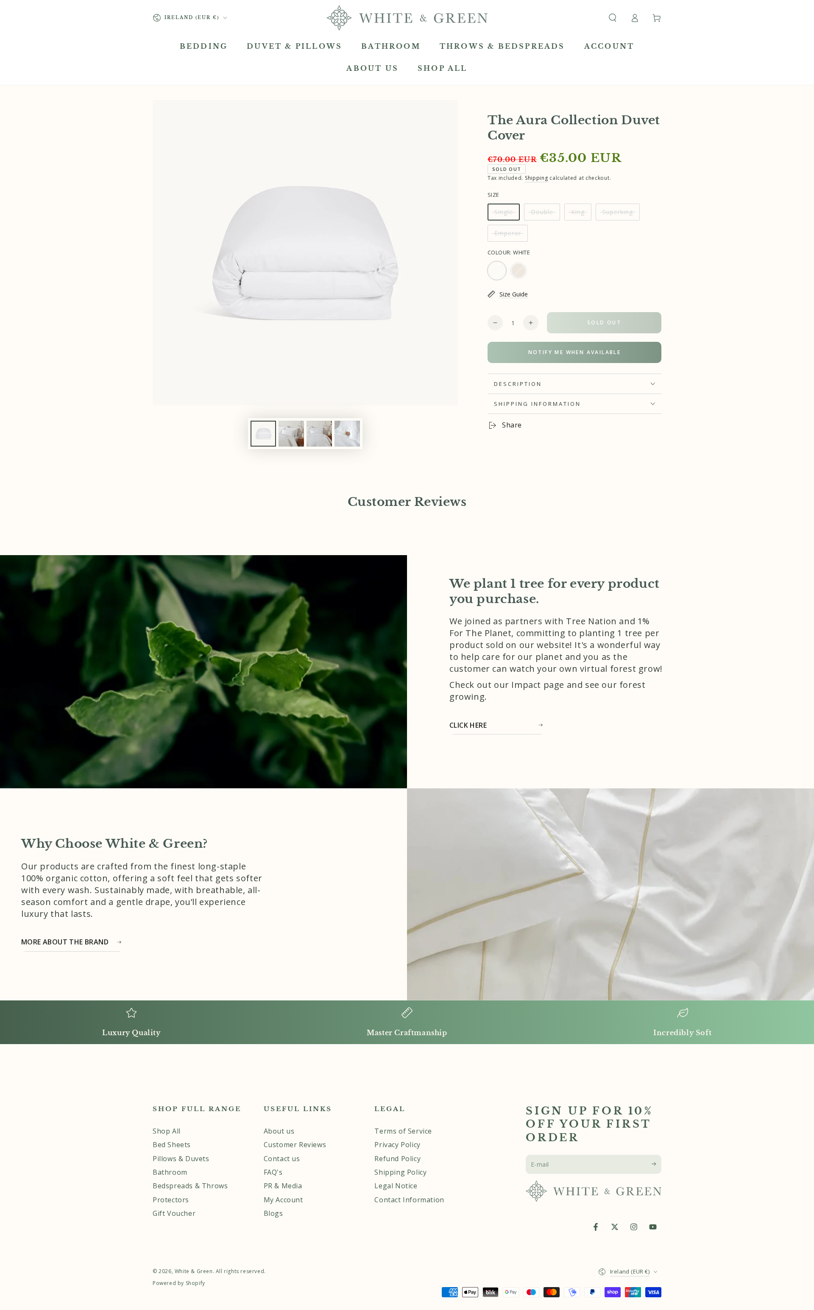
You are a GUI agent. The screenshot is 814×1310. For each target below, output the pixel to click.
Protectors (171, 1199)
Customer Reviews (295, 1144)
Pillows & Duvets (181, 1158)
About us (279, 1131)
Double (545, 214)
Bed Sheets (172, 1144)
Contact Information (409, 1199)
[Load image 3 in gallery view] (291, 434)
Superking (619, 214)
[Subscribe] (656, 1164)
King (581, 214)
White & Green (194, 1271)
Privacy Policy (397, 1144)
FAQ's (273, 1172)
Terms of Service (403, 1131)
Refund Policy (397, 1158)
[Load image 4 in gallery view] (319, 434)
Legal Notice (395, 1185)
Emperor (511, 235)
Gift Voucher (174, 1213)
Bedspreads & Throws (190, 1185)
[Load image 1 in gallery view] (263, 434)
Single (507, 214)
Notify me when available (574, 352)
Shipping (536, 178)
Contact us (282, 1158)
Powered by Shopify (179, 1283)
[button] (613, 17)
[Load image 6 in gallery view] (347, 434)
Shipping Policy (400, 1172)
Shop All (167, 1131)
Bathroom (170, 1172)
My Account (283, 1199)
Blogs (273, 1213)
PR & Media (283, 1185)
